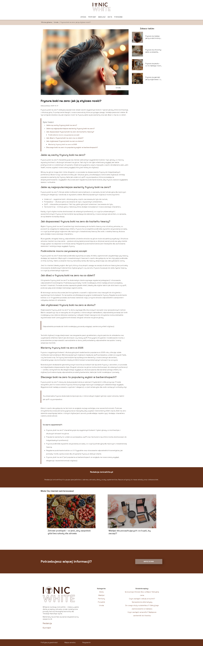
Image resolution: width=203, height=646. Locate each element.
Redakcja (47, 623)
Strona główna (46, 22)
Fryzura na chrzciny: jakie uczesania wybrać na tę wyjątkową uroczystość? (153, 51)
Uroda (83, 17)
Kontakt (47, 627)
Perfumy (92, 17)
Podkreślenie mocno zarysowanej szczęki (63, 135)
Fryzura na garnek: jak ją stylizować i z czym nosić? (153, 78)
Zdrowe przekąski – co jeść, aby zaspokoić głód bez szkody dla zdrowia (69, 532)
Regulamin (86, 642)
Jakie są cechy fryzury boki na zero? (61, 125)
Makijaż (102, 17)
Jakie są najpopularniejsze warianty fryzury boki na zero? (70, 128)
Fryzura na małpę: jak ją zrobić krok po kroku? (153, 37)
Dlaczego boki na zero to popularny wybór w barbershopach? (72, 147)
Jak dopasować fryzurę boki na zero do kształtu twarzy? (70, 132)
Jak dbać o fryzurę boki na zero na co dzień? (64, 138)
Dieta (110, 17)
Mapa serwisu (70, 642)
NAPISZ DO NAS (149, 561)
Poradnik (118, 17)
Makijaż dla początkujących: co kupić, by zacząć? (130, 532)
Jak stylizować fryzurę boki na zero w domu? (65, 141)
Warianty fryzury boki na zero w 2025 (62, 144)
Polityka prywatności (49, 642)
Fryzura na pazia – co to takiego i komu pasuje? (153, 64)
